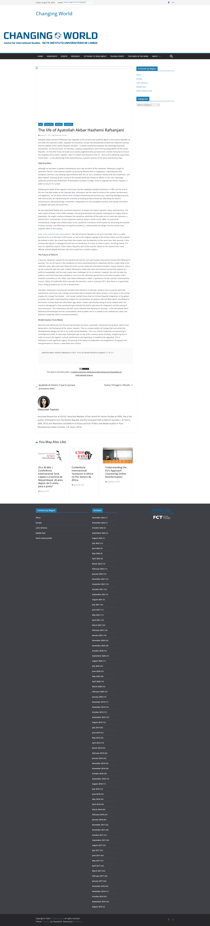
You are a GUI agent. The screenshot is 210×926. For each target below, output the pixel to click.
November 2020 (98, 645)
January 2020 (97, 697)
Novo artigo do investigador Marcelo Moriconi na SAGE (75, 3)
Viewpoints (52, 56)
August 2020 (97, 661)
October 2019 (97, 712)
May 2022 (96, 553)
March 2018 (97, 809)
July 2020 (96, 666)
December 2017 (98, 825)
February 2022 (98, 569)
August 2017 (97, 845)
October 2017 (97, 835)
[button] (159, 56)
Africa (138, 75)
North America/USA (144, 91)
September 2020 (99, 656)
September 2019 (99, 717)
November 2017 (98, 830)
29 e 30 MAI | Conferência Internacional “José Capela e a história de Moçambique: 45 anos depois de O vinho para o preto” (50, 477)
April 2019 (96, 743)
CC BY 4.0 (110, 352)
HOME (40, 56)
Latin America (142, 83)
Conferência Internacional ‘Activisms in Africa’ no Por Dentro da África (82, 474)
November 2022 (98, 523)
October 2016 (97, 896)
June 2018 (96, 794)
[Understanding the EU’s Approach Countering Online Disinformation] (118, 449)
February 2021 (98, 630)
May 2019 (96, 738)
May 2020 (96, 676)
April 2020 (96, 681)
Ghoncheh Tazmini (60, 135)
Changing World (54, 13)
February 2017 (98, 876)
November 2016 (98, 891)
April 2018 (96, 804)
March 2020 (97, 686)
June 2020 (96, 671)
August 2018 (97, 784)
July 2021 (96, 604)
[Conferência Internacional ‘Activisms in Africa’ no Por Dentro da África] (84, 449)
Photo (79, 352)
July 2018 (96, 789)
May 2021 (96, 615)
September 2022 (99, 533)
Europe (139, 79)
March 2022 (97, 564)
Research (75, 56)
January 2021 (97, 635)
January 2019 (97, 758)
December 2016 (98, 886)
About (155, 56)
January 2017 (97, 881)
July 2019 (96, 727)
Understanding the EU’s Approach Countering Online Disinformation (116, 472)
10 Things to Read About (95, 56)
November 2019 (98, 707)
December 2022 (98, 517)
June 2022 (96, 548)
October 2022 (97, 528)
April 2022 (96, 558)
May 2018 (96, 799)
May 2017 (96, 861)
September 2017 (99, 840)
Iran (40, 124)
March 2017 (97, 871)
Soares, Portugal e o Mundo (117, 385)
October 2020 (97, 651)
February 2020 (98, 691)
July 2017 (96, 850)
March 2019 (97, 748)
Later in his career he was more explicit (54, 234)
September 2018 (99, 779)
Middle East (49, 124)
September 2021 (99, 594)
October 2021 (97, 589)
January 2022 (97, 574)
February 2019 (98, 753)
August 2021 (97, 599)
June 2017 (96, 855)
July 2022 (96, 543)
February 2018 (98, 814)
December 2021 (98, 579)
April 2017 (96, 866)
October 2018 (97, 773)
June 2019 (96, 732)
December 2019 (98, 702)
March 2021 (97, 625)
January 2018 (97, 819)
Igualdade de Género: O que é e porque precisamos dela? (57, 387)
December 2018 (98, 763)
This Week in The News (138, 56)
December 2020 (98, 640)
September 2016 (99, 901)
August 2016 (97, 906)
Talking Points (117, 56)
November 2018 (98, 768)
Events (64, 56)
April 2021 (96, 620)
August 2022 (97, 538)
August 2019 (97, 722)
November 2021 (98, 584)
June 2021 (96, 610)
